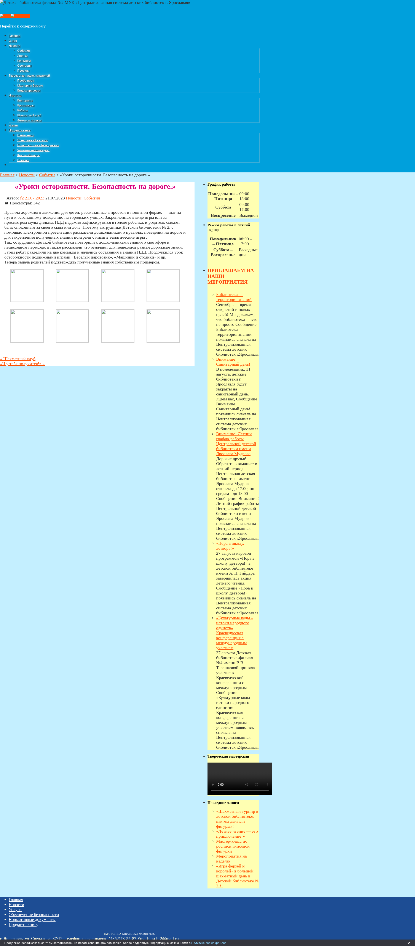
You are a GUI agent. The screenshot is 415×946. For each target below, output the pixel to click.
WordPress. (147, 933)
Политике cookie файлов (208, 942)
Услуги (15, 909)
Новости (73, 198)
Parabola (129, 933)
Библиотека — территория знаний (234, 297)
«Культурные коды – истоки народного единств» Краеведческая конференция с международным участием (234, 632)
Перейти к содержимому (23, 26)
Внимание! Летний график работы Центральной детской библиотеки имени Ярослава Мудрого (236, 443)
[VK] (5, 16)
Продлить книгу (23, 924)
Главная (16, 899)
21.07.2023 (34, 198)
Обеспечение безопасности (34, 914)
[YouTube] (20, 16)
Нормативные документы (32, 919)
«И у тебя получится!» (22, 363)
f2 (22, 198)
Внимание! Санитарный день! (233, 361)
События (92, 198)
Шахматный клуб (17, 358)
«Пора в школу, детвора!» (230, 546)
